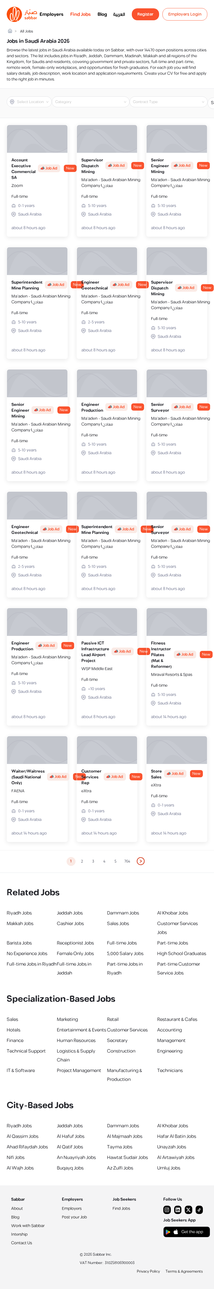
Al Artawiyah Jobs (175, 1157)
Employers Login (185, 14)
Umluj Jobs (168, 1168)
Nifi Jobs (16, 1157)
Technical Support (26, 1051)
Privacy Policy (148, 1271)
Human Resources (76, 1040)
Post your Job (74, 1217)
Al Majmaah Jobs (124, 1136)
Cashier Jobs (70, 923)
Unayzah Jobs (171, 1147)
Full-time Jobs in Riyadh (32, 964)
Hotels (13, 1030)
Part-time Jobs (172, 943)
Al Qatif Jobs (70, 1147)
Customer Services (127, 1030)
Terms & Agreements (184, 1271)
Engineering (170, 1051)
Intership (19, 1234)
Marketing (67, 1019)
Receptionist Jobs (75, 943)
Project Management (79, 1070)
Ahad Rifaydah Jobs (27, 1147)
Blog (102, 14)
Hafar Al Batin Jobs (176, 1136)
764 (127, 861)
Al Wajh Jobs (20, 1168)
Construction (121, 1051)
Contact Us (21, 1243)
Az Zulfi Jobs (120, 1168)
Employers (52, 14)
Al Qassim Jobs (22, 1136)
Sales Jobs (118, 923)
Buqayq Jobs (70, 1168)
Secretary (117, 1040)
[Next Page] (141, 861)
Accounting (169, 1030)
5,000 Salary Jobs (125, 953)
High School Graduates (181, 953)
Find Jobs (80, 14)
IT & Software (21, 1070)
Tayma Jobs (119, 1147)
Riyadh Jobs (19, 913)
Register (145, 14)
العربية (119, 14)
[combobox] (34, 102)
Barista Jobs (19, 943)
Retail (113, 1019)
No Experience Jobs (27, 953)
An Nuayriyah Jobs (76, 1157)
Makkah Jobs (20, 923)
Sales (12, 1019)
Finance (15, 1040)
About (17, 1208)
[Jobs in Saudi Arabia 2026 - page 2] (141, 861)
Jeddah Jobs (70, 913)
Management (171, 1040)
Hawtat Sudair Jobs (127, 1157)
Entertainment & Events (81, 1030)
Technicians (170, 1070)
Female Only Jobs (75, 953)
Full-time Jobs (122, 943)
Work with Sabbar (28, 1226)
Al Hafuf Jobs (70, 1136)
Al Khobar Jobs (172, 913)
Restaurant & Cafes (177, 1019)
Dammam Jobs (123, 913)
